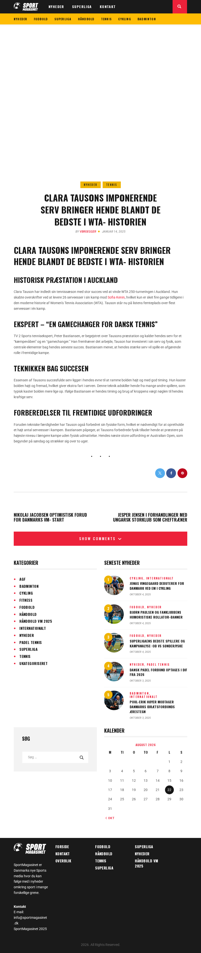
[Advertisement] (100, 61)
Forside (62, 846)
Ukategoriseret (33, 663)
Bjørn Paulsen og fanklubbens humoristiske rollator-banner (156, 614)
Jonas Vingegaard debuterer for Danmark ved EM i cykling (157, 585)
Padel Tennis (30, 642)
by (85, 231)
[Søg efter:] (55, 757)
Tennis (111, 185)
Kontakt (62, 853)
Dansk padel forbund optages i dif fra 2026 (158, 672)
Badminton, (140, 693)
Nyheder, (138, 664)
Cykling (26, 593)
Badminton (28, 586)
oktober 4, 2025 (140, 594)
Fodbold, (138, 607)
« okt (109, 818)
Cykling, (138, 578)
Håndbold (28, 614)
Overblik (63, 860)
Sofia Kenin (116, 297)
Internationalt (32, 628)
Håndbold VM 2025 (35, 621)
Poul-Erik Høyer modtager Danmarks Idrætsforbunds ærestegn (152, 706)
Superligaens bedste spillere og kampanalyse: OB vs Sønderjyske (157, 643)
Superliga (28, 649)
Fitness (25, 600)
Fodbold (27, 607)
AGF (22, 579)
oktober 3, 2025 (140, 680)
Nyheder (90, 185)
